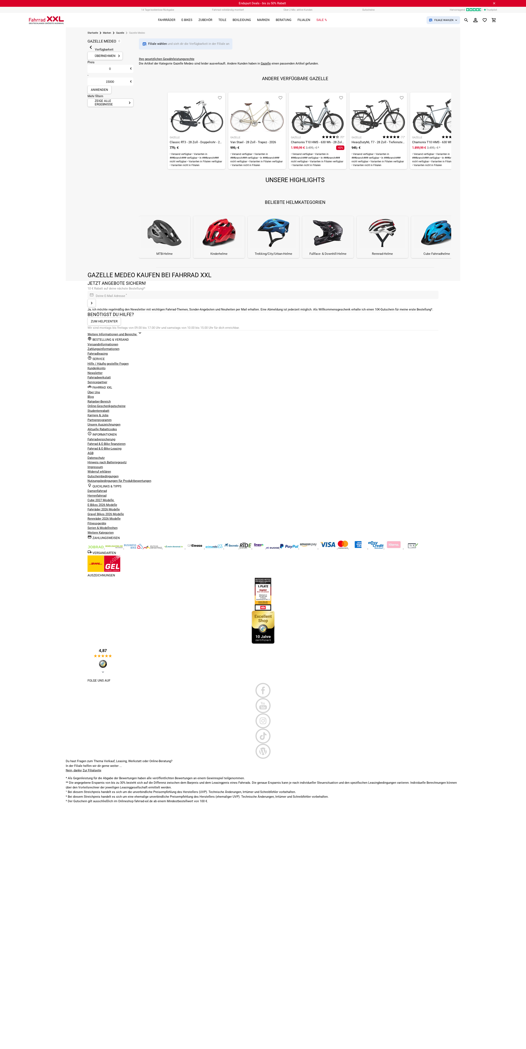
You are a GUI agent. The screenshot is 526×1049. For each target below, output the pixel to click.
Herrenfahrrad (97, 495)
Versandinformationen (103, 344)
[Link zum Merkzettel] (485, 20)
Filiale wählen (158, 44)
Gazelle (120, 32)
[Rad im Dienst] (231, 547)
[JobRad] (96, 547)
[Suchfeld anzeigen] (466, 20)
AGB (90, 453)
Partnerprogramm (100, 420)
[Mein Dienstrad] (174, 547)
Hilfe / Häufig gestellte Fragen (108, 364)
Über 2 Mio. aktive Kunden (298, 9)
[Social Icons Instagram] (263, 720)
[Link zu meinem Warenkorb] (493, 20)
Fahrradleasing (98, 353)
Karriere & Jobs (98, 415)
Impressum (95, 467)
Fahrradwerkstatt (99, 377)
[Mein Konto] (475, 20)
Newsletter (95, 373)
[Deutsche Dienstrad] (153, 547)
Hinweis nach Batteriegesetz (107, 462)
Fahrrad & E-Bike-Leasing (104, 448)
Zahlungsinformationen (103, 349)
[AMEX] (358, 547)
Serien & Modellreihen (103, 528)
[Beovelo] (245, 547)
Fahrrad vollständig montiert (228, 9)
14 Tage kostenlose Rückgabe (157, 9)
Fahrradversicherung (101, 439)
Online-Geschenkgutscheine (107, 406)
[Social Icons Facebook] (263, 690)
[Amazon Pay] (308, 547)
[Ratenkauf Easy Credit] (394, 547)
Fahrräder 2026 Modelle (104, 509)
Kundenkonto (97, 368)
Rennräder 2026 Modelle (104, 518)
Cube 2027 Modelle (101, 500)
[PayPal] (289, 547)
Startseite (93, 32)
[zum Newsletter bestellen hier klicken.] (92, 303)
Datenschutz (96, 458)
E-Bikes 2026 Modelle (102, 505)
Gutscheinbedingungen (103, 476)
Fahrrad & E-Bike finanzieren (107, 444)
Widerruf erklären (99, 471)
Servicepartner (97, 382)
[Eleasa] (195, 547)
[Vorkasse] (413, 547)
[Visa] (328, 547)
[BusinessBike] (133, 547)
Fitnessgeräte (97, 523)
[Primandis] (214, 547)
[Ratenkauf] (376, 547)
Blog (91, 397)
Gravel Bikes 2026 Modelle (106, 514)
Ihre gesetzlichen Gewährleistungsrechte (166, 59)
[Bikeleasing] (114, 547)
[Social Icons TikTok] (263, 736)
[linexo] (259, 547)
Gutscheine (368, 9)
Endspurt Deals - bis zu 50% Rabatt (262, 3)
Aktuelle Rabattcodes (102, 429)
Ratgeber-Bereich (99, 401)
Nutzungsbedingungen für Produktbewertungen (119, 481)
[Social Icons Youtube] (263, 705)
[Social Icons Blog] (263, 751)
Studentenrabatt (98, 411)
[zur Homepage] (46, 20)
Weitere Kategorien (101, 532)
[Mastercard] (343, 547)
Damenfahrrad (97, 491)
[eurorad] (273, 547)
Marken (107, 32)
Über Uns (94, 392)
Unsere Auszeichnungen (104, 424)
